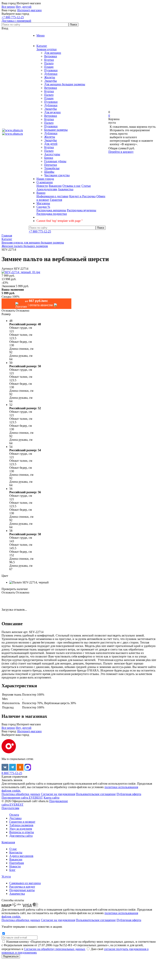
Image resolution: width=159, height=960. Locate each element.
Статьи (86, 185)
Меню (40, 35)
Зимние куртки (46, 49)
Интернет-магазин (29, 10)
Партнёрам (16, 863)
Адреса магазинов (21, 856)
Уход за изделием (20, 828)
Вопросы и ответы (21, 832)
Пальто (49, 63)
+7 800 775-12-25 (13, 17)
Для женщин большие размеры (64, 84)
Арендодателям (46, 189)
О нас (13, 849)
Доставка (15, 818)
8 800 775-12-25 (12, 773)
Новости (42, 185)
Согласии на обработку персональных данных (54, 949)
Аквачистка (65, 189)
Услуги (6, 876)
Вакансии (55, 185)
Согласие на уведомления (58, 794)
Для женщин (52, 52)
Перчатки (50, 164)
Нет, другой (23, 6)
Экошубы (50, 80)
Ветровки (50, 56)
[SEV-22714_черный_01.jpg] (21, 272)
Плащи (49, 66)
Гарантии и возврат (22, 821)
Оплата (14, 814)
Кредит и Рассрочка (82, 196)
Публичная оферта (129, 794)
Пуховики (51, 70)
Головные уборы (55, 161)
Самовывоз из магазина (25, 883)
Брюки (48, 157)
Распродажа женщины (51, 210)
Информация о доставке (52, 196)
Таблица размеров (21, 825)
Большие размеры (56, 129)
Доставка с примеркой (16, 20)
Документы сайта (21, 835)
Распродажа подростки (51, 213)
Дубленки (50, 73)
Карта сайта (51, 797)
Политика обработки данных (21, 794)
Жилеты (49, 77)
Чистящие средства (57, 175)
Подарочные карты (22, 890)
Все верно (8, 6)
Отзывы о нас (71, 185)
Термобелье (52, 168)
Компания (8, 842)
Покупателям (10, 808)
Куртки (49, 59)
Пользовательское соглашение (96, 794)
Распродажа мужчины (81, 210)
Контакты (15, 852)
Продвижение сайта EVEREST (22, 797)
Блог (12, 870)
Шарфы (49, 171)
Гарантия (56, 199)
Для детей (50, 143)
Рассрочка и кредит (22, 886)
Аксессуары (52, 154)
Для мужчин (52, 112)
